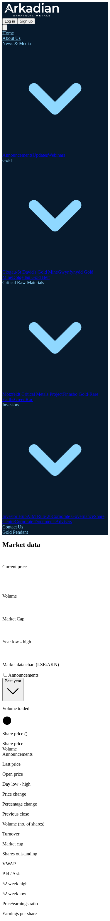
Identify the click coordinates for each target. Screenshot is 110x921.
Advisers (63, 521)
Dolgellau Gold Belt (31, 277)
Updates (40, 155)
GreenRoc (23, 399)
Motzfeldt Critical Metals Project (32, 394)
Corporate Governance (73, 516)
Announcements (17, 155)
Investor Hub (14, 516)
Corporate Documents (35, 521)
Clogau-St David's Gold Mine (30, 272)
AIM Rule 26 (39, 516)
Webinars (56, 155)
